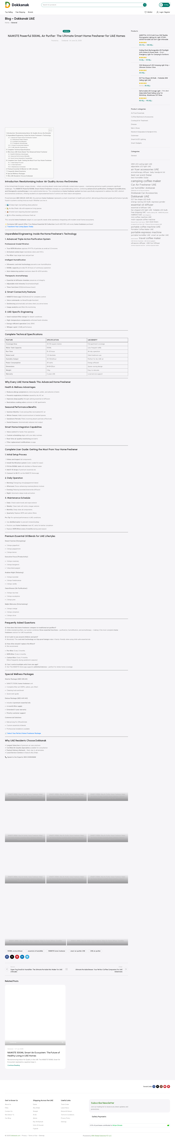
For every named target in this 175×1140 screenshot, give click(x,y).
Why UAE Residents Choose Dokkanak (20, 176)
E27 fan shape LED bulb (140, 199)
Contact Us (8, 1111)
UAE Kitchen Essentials (137, 241)
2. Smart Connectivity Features (20, 145)
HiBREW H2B (136, 215)
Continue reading (13, 1065)
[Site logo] (17, 5)
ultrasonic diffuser (138, 243)
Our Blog (8, 1118)
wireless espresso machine (138, 245)
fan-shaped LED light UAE (141, 210)
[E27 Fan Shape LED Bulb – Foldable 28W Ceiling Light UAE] (134, 82)
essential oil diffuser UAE (141, 208)
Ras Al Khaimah (38, 1122)
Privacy (24, 1135)
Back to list (66, 969)
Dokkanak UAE (140, 196)
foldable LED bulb (160, 210)
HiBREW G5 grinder (163, 212)
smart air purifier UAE (77, 951)
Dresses (134, 124)
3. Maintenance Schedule (18, 166)
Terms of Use (32, 1135)
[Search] (144, 5)
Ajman (35, 1118)
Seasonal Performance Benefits (20, 156)
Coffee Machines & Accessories (142, 117)
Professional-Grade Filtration (20, 139)
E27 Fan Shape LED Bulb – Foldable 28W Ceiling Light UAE (153, 79)
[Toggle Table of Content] (49, 130)
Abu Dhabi (36, 1108)
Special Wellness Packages (16, 173)
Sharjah (35, 1111)
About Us (8, 1104)
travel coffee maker (150, 238)
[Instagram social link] (161, 1086)
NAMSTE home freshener (56, 951)
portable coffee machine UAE (145, 227)
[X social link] (12, 957)
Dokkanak (65, 41)
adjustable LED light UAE (141, 166)
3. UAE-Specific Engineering (19, 147)
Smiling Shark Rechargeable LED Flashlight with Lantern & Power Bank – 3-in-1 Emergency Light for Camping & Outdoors (154, 52)
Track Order (65, 1104)
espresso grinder (158, 202)
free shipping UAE (138, 212)
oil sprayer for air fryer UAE (138, 224)
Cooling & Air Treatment (139, 121)
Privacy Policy (65, 1118)
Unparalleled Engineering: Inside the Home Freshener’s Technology (29, 135)
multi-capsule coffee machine (143, 220)
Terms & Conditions (67, 1115)
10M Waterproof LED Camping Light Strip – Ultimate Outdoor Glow (154, 66)
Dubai (35, 1104)
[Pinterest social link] (17, 957)
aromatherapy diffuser (140, 172)
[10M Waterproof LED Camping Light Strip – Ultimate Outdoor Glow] (134, 69)
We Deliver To (9, 1115)
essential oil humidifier (35, 951)
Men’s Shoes (135, 128)
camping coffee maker (146, 181)
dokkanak (150, 188)
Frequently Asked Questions (16, 171)
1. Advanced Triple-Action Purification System (23, 137)
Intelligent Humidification (20, 141)
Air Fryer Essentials (137, 113)
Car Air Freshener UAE (143, 184)
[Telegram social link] (27, 957)
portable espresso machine (146, 232)
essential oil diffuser (142, 204)
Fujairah (35, 1128)
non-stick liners (152, 222)
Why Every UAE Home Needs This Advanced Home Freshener (27, 152)
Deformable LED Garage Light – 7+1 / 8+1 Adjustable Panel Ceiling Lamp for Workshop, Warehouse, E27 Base (154, 93)
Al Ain (35, 1115)
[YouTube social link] (164, 1086)
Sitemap (63, 1122)
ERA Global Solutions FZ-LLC (102, 1136)
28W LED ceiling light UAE (141, 164)
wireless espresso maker (152, 245)
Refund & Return (66, 1111)
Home (7, 23)
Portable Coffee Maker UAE (142, 229)
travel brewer (134, 238)
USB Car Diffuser (153, 243)
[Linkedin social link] (22, 957)
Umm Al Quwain (38, 1125)
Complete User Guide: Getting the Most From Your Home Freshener (29, 160)
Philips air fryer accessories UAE (153, 224)
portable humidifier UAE (140, 235)
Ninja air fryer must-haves (138, 222)
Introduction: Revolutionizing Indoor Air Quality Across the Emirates (29, 133)
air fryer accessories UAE (145, 169)
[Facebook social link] (7, 957)
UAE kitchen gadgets (149, 241)
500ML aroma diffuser (15, 951)
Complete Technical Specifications (18, 149)
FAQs (6, 1108)
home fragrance (147, 215)
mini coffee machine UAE (141, 217)
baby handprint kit (157, 172)
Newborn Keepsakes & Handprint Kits (144, 132)
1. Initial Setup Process (16, 162)
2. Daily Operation (16, 164)
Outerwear (134, 136)
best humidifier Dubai (139, 178)
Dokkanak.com (15, 1135)
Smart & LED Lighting (138, 139)
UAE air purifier (95, 951)
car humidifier (138, 188)
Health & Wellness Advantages (19, 154)
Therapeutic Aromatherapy (20, 143)
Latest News (65, 1108)
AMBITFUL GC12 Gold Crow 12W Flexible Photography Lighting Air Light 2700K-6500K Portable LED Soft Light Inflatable (153, 37)
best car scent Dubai (141, 175)
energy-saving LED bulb (141, 202)
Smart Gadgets (136, 143)
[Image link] (17, 1086)
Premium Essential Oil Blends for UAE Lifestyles (23, 169)
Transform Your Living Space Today (20, 227)
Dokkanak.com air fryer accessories (140, 190)
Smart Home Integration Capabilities (21, 158)
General (14, 23)
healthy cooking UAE (152, 212)
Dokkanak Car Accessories (144, 193)
